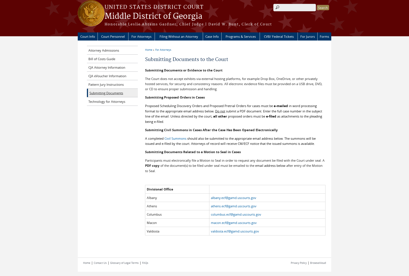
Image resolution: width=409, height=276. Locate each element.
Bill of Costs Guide (101, 59)
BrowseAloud (318, 262)
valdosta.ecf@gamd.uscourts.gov (235, 231)
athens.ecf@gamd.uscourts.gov (233, 206)
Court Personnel (113, 36)
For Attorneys (141, 36)
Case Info (212, 36)
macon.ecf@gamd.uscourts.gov (234, 223)
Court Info (87, 36)
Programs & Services (241, 36)
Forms (324, 36)
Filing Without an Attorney (179, 36)
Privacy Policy (299, 262)
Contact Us (100, 262)
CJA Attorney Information (106, 67)
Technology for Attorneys (106, 101)
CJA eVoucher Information (107, 76)
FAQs (145, 262)
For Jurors (307, 36)
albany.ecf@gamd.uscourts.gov (233, 198)
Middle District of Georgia (153, 16)
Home (148, 49)
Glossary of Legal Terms (124, 262)
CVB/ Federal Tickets (279, 36)
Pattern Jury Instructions (106, 84)
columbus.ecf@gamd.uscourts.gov (236, 214)
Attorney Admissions (103, 50)
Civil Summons (175, 138)
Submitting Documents (106, 93)
